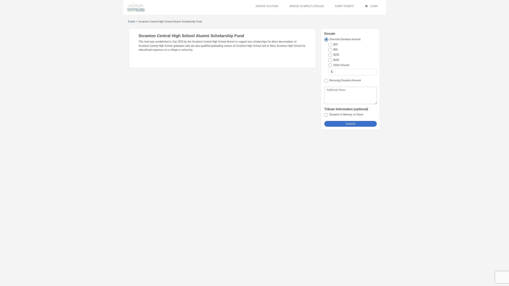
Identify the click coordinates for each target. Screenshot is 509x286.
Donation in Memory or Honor (346, 114)
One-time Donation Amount (344, 39)
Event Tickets (344, 6)
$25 (335, 44)
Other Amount (341, 65)
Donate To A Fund (267, 6)
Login (374, 6)
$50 (335, 49)
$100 (336, 54)
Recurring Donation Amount (345, 80)
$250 (336, 59)
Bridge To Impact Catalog (307, 6)
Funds (131, 21)
